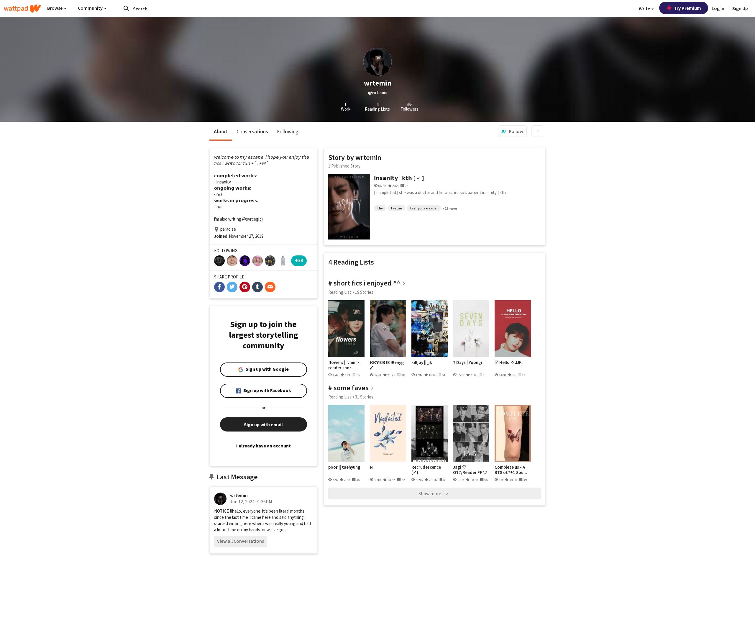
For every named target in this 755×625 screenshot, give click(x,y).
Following (287, 131)
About (221, 131)
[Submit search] (126, 8)
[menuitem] (512, 131)
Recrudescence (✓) (426, 470)
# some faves (348, 387)
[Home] (22, 9)
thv (380, 208)
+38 (299, 260)
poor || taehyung (344, 467)
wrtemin (239, 495)
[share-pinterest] (244, 287)
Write (645, 9)
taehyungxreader (424, 208)
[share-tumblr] (257, 287)
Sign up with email (263, 424)
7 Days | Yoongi (467, 362)
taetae (396, 208)
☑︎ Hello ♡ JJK (508, 362)
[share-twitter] (232, 287)
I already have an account (263, 446)
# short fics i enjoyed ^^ (364, 283)
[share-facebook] (219, 287)
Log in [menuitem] (718, 8)
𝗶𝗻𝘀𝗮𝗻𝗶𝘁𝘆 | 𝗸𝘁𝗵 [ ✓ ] (399, 178)
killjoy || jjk (421, 362)
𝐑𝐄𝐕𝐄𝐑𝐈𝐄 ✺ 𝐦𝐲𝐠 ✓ (387, 365)
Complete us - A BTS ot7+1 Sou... (511, 470)
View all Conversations (240, 541)
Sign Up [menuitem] (740, 8)
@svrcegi (250, 219)
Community (91, 8)
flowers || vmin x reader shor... (344, 365)
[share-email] (270, 287)
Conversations (252, 131)
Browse (55, 8)
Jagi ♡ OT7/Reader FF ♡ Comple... (470, 470)
